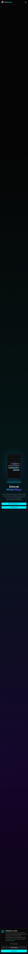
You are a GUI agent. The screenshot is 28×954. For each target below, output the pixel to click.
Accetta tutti (14, 951)
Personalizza (15, 943)
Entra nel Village (13, 503)
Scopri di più (14, 507)
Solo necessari (14, 947)
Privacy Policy (11, 940)
